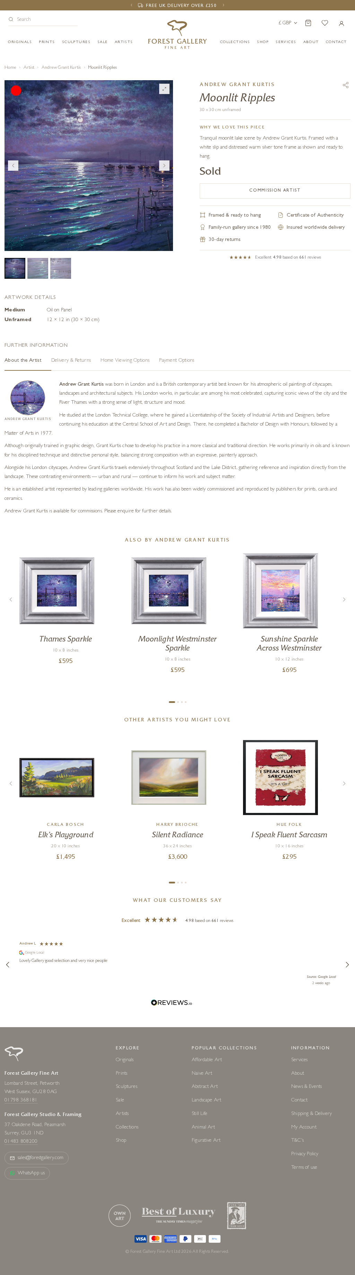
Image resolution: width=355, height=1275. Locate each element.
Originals (20, 42)
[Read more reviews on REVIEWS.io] (171, 1003)
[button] (43, 20)
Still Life (200, 1114)
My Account (304, 1127)
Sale (102, 42)
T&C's (297, 1140)
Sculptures (76, 42)
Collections (235, 42)
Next (164, 165)
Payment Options (176, 360)
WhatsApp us (31, 1173)
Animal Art (203, 1127)
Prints (47, 42)
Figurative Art (206, 1140)
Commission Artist (275, 191)
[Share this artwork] (345, 85)
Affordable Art (207, 1060)
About (311, 42)
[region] (177, 964)
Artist (29, 68)
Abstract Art (205, 1087)
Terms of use (304, 1168)
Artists (124, 42)
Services (299, 1060)
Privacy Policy (304, 1154)
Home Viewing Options (125, 360)
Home (10, 68)
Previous (13, 165)
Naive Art (202, 1073)
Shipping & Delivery (311, 1114)
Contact (299, 1100)
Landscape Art (206, 1100)
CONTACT (336, 42)
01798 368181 (21, 1100)
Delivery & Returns (71, 360)
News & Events (306, 1087)
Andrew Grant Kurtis (61, 68)
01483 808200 (21, 1141)
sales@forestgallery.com (40, 1158)
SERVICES (286, 42)
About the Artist (23, 360)
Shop (263, 42)
